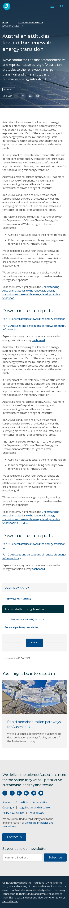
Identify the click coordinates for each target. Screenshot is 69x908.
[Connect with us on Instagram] (12, 793)
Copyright (8, 807)
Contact (8, 89)
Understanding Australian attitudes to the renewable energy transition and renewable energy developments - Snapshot (31, 292)
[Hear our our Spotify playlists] (26, 793)
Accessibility (40, 802)
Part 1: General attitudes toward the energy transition (33, 319)
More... (34, 642)
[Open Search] (62, 6)
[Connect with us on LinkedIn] (19, 793)
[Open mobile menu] (52, 6)
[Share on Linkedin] (30, 96)
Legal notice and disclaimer (35, 807)
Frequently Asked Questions (27, 619)
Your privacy (37, 813)
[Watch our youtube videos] (40, 793)
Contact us (14, 837)
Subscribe (55, 857)
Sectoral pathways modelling (22, 627)
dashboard (38, 340)
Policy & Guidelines (13, 813)
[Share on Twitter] (23, 96)
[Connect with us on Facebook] (4, 793)
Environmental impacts (30, 22)
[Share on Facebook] (15, 96)
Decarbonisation (11, 26)
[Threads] (33, 793)
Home (5, 22)
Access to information (15, 802)
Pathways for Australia (18, 598)
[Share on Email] (37, 96)
